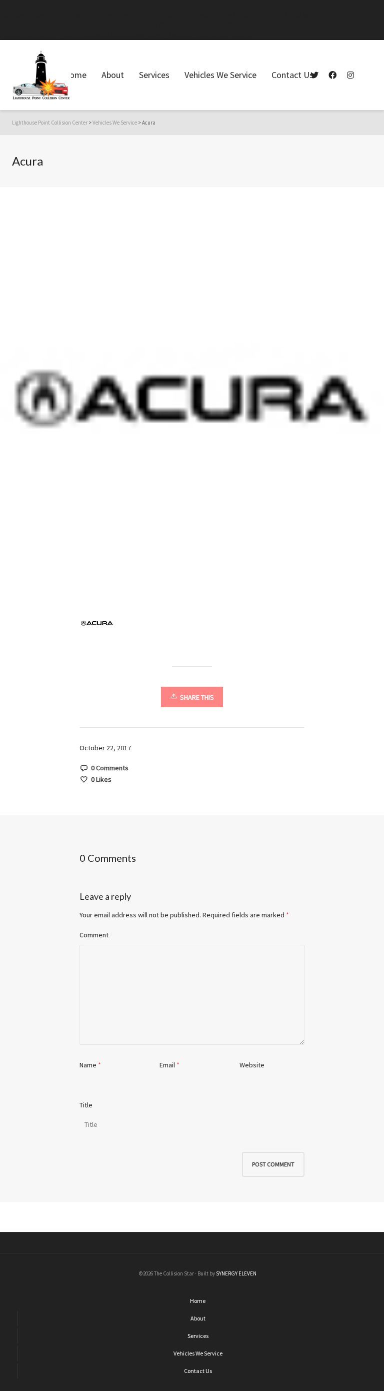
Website (252, 1064)
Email (167, 1064)
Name (88, 1064)
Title (86, 1104)
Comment (94, 934)
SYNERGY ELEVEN (236, 1273)
